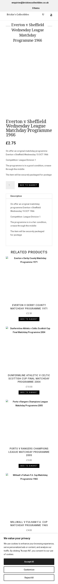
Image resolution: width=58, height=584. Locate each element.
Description (16, 196)
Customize (29, 569)
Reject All (29, 577)
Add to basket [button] (29, 319)
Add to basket (28, 185)
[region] (29, 558)
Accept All (29, 562)
